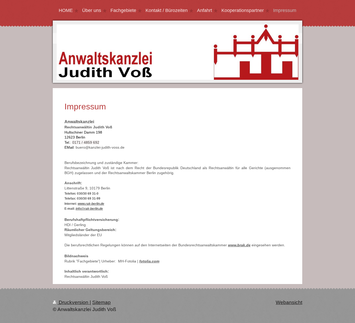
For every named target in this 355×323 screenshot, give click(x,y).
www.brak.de (239, 245)
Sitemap (101, 302)
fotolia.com (149, 261)
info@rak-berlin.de (89, 208)
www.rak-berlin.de (91, 204)
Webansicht (289, 302)
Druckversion (73, 302)
